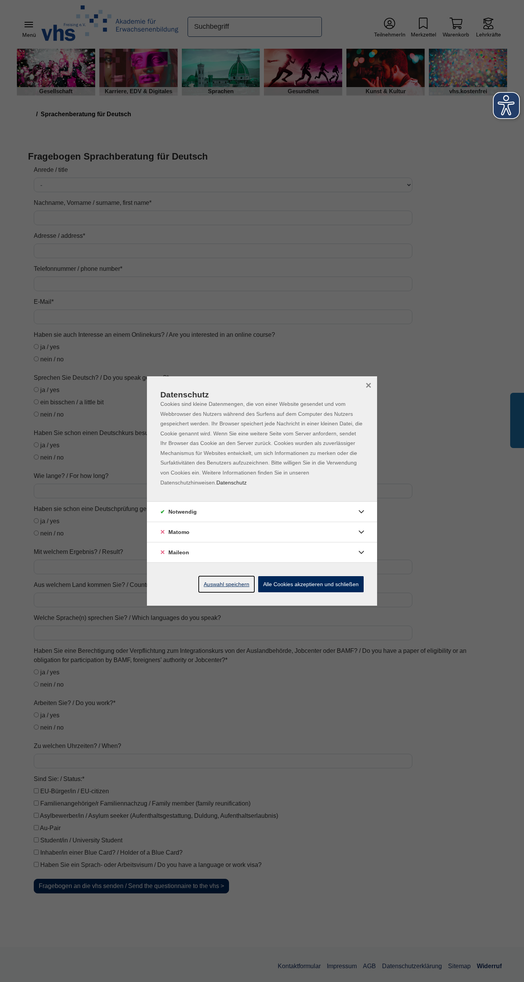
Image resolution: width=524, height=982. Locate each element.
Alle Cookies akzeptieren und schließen (311, 584)
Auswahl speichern (226, 584)
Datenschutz (231, 482)
